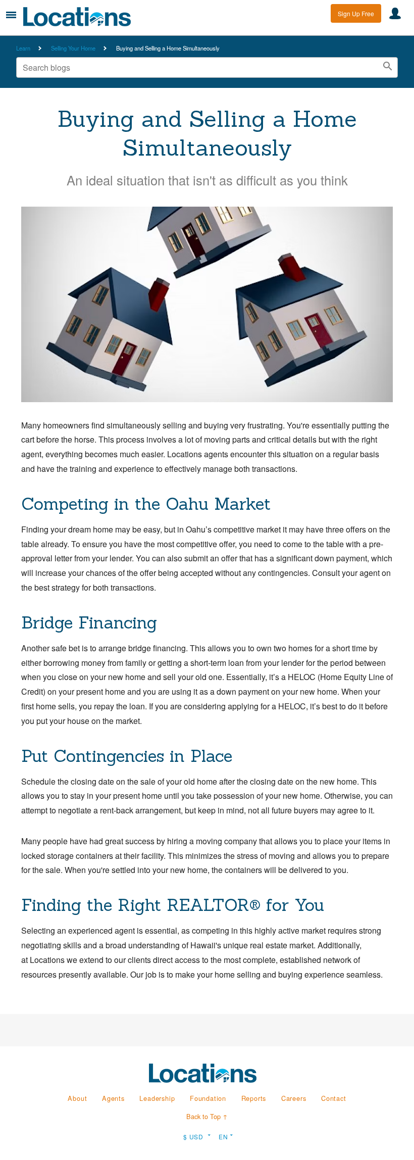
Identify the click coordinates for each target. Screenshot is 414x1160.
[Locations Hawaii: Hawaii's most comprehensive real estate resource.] (81, 16)
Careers (293, 1098)
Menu (11, 15)
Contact (333, 1098)
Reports (254, 1098)
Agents (113, 1098)
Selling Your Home (73, 48)
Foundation (208, 1098)
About (77, 1098)
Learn (23, 48)
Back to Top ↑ (207, 1116)
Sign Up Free (356, 13)
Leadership (157, 1098)
